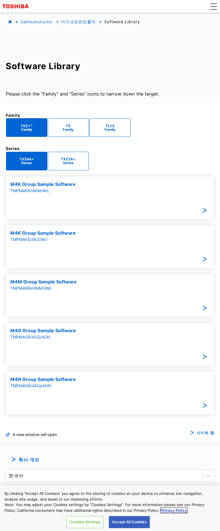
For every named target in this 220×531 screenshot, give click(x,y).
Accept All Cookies (129, 522)
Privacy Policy (174, 510)
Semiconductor (37, 21)
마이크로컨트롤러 (78, 21)
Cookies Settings (85, 522)
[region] (110, 508)
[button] (213, 6)
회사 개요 (29, 459)
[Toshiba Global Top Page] (16, 6)
